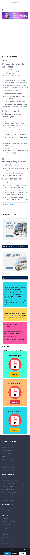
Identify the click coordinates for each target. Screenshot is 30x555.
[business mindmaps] (15, 364)
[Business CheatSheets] (15, 392)
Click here (17, 298)
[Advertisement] (15, 39)
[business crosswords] (15, 420)
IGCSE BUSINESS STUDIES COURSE (14, 246)
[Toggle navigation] (2, 10)
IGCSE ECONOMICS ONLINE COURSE (15, 278)
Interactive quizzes (9, 210)
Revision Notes (8, 205)
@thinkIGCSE (11, 341)
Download (15, 374)
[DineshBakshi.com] (15, 2)
